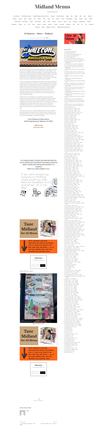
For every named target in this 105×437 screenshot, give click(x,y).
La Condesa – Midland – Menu (70, 177)
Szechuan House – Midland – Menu (71, 125)
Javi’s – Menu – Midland (69, 244)
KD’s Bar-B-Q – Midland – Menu (71, 185)
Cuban (49, 18)
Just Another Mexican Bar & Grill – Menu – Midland (74, 139)
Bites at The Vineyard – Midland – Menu (72, 153)
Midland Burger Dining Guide (70, 264)
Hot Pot (31, 21)
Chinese (39, 18)
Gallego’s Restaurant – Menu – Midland (72, 236)
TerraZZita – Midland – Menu (70, 129)
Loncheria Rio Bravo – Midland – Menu (72, 173)
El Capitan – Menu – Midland (70, 251)
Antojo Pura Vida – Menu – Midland (71, 239)
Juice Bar (60, 21)
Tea (82, 24)
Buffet (25, 18)
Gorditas (81, 18)
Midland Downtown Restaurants (63, 27)
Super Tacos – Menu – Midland (71, 287)
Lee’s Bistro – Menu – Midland (70, 240)
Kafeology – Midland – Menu (70, 156)
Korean (65, 21)
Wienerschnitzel (68, 346)
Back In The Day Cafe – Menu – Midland (72, 201)
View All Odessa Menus (69, 266)
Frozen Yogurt (25, 21)
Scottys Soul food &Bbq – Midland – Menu (73, 220)
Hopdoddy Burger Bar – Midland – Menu (72, 249)
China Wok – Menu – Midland (70, 305)
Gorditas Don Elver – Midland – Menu (72, 232)
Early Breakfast (69, 18)
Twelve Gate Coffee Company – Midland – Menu (74, 149)
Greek (86, 18)
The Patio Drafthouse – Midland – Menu (72, 135)
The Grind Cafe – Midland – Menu (71, 205)
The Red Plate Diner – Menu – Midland (72, 322)
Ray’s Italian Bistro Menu (69, 339)
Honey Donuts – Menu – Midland (71, 315)
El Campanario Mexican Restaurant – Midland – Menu (75, 197)
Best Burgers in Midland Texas (71, 51)
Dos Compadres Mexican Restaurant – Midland (74, 299)
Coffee (44, 18)
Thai (86, 24)
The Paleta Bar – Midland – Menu (71, 133)
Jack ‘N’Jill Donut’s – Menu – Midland (72, 247)
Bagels (67, 16)
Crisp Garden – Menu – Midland (71, 260)
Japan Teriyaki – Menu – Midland (71, 302)
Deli (53, 18)
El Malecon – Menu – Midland (70, 308)
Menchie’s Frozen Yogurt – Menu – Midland (73, 325)
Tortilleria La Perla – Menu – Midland (72, 140)
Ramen (33, 24)
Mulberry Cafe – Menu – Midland (71, 295)
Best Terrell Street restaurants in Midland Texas (74, 58)
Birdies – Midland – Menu (70, 106)
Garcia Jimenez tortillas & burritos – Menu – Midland (75, 234)
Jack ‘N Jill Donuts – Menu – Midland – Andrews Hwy (75, 246)
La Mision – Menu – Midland (70, 278)
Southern (56, 24)
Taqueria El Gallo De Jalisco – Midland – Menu (73, 214)
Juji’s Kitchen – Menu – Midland (71, 312)
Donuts (62, 18)
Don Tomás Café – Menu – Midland (71, 301)
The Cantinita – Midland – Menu (71, 131)
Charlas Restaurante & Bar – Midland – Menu (73, 161)
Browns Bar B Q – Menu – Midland (71, 259)
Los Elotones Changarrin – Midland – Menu (73, 227)
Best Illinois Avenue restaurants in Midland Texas (74, 104)
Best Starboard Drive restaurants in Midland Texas (74, 63)
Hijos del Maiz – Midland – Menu (71, 212)
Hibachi (90, 18)
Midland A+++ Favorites (50, 27)
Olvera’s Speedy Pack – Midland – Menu (72, 111)
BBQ (80, 16)
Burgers (20, 18)
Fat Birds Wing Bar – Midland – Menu (72, 193)
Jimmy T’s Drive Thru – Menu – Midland (72, 243)
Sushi (74, 24)
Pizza (29, 24)
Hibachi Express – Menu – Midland (71, 280)
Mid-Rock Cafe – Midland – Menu (71, 349)
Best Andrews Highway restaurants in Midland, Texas (75, 83)
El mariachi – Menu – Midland (70, 237)
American (53, 16)
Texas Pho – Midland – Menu (70, 215)
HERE (47, 169)
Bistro (85, 16)
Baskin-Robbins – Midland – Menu (71, 157)
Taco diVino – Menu (69, 330)
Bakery (76, 16)
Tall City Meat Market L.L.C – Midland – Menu (73, 181)
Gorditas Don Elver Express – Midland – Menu (73, 180)
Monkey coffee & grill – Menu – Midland (72, 223)
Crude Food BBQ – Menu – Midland (71, 253)
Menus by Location (68, 263)
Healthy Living (17, 21)
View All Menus (16, 16)
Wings (43, 27)
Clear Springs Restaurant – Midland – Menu (73, 160)
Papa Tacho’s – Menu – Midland (71, 288)
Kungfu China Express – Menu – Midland (72, 314)
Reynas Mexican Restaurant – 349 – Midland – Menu (75, 222)
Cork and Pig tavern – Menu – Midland (72, 311)
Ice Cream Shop (38, 21)
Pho (25, 24)
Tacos (78, 24)
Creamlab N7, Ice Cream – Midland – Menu (73, 209)
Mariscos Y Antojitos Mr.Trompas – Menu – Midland (74, 225)
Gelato (76, 18)
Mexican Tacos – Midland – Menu (71, 216)
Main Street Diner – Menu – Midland (72, 292)
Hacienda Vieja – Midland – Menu (71, 345)
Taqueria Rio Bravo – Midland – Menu (72, 128)
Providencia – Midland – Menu (71, 118)
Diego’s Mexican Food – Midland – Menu (72, 190)
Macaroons (75, 21)
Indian (44, 21)
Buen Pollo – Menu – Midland (70, 257)
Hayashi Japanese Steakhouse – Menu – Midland (74, 309)
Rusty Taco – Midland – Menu (70, 121)
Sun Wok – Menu (68, 332)
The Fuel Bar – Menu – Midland (71, 285)
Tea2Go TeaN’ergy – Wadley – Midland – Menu (73, 164)
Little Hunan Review (69, 329)
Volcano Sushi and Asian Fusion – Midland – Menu (74, 206)
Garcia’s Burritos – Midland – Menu (71, 188)
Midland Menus (52, 7)
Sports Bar (62, 24)
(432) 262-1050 (38, 127)
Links (70, 21)
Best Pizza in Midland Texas (70, 57)
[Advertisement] (38, 205)
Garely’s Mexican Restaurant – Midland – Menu (74, 233)
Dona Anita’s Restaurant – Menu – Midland (73, 270)
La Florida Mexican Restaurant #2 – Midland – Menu (75, 229)
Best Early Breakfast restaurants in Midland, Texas (74, 71)
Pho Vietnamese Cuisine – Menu (71, 338)
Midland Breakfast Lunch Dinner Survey (41, 16)
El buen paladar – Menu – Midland (71, 281)
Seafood (44, 24)
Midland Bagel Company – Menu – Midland (73, 138)
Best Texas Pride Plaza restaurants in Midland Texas (74, 87)
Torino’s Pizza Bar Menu (69, 340)
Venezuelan (37, 27)
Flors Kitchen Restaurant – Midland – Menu (73, 191)
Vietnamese (91, 24)
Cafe (35, 18)
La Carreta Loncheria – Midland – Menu (72, 184)
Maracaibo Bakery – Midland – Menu (72, 168)
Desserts (57, 18)
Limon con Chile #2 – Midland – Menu (72, 171)
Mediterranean (82, 21)
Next (58, 298)
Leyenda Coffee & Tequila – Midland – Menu (73, 174)
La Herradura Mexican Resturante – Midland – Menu (75, 176)
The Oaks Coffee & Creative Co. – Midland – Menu (74, 132)
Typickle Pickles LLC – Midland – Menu (72, 143)
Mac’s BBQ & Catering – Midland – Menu (72, 342)
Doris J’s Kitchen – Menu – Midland (71, 282)
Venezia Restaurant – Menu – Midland (72, 271)
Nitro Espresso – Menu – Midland (71, 242)
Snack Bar (50, 24)
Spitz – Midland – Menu (69, 123)
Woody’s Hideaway (68, 328)
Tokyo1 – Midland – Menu (70, 267)
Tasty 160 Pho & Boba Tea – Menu (71, 333)
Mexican (89, 21)
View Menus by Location (26, 16)
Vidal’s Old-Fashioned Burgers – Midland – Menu (74, 145)
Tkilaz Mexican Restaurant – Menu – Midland (73, 319)
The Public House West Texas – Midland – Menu (74, 136)
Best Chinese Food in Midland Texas (72, 55)
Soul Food (39, 24)
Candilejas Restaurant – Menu (70, 326)
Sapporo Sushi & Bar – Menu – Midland (72, 321)
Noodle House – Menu (69, 335)
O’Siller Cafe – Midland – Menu (71, 115)
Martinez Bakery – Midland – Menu (71, 167)
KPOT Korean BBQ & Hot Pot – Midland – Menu (74, 146)
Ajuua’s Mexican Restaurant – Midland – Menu (73, 211)
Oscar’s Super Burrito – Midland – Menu (72, 114)
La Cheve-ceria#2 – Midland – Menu (72, 178)
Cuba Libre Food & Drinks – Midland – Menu (73, 208)
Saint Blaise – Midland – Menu (70, 122)
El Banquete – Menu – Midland (71, 198)
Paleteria (20, 24)
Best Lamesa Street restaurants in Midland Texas (74, 65)
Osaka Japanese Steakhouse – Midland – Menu (73, 112)
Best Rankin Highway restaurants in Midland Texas (74, 100)
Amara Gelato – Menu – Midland (71, 316)
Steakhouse (68, 24)
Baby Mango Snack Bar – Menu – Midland (72, 261)
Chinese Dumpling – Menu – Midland (72, 284)
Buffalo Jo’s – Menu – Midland (70, 256)
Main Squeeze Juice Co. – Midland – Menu (73, 148)
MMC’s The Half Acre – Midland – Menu (72, 109)
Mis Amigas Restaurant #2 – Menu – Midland (73, 274)
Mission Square (40, 400)
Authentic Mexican (60, 16)
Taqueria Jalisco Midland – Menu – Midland (73, 323)
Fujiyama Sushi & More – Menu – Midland (73, 298)
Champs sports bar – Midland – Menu (72, 163)
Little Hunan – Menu (69, 336)
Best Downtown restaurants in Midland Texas (73, 98)
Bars (72, 16)
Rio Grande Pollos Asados (70, 350)
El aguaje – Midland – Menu (70, 200)
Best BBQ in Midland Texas (70, 52)
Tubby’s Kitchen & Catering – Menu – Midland (73, 142)
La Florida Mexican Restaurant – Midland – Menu (74, 230)
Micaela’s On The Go (69, 352)
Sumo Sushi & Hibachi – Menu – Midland (49, 423)
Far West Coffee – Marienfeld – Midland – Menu (74, 194)
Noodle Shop (14, 24)
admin (44, 38)
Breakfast (15, 18)
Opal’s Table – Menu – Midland (71, 289)
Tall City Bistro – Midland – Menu (71, 126)
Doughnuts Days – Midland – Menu (71, 159)
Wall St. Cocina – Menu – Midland (71, 273)
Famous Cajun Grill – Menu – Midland (72, 304)
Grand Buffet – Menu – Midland (71, 291)
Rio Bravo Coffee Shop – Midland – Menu (72, 119)
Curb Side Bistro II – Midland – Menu (72, 183)
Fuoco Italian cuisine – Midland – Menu (72, 154)
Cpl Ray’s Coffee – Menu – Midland (71, 254)
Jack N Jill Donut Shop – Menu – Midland (72, 297)
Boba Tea (90, 16)
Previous (19, 298)
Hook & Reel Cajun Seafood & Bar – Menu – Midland (74, 250)
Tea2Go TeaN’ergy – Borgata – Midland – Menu (73, 166)
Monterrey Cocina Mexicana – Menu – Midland (74, 318)
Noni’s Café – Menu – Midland (70, 294)
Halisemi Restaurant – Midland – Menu (72, 187)
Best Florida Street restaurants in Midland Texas (74, 105)
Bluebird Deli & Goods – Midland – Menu (72, 108)
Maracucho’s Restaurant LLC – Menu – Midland (74, 226)
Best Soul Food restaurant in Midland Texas (73, 54)
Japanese (54, 21)
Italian (49, 21)
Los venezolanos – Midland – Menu (71, 170)
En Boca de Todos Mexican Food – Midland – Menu (74, 195)
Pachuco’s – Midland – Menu (70, 116)
